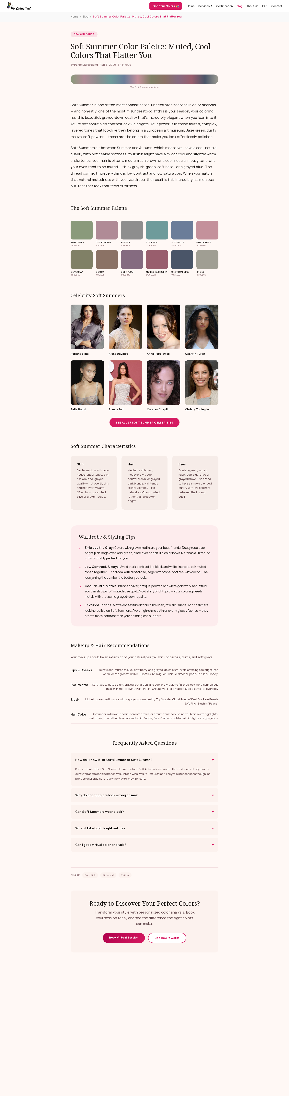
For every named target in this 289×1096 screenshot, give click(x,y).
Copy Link (90, 875)
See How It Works (167, 938)
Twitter (125, 875)
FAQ (265, 6)
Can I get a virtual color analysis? (144, 845)
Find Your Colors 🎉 (166, 6)
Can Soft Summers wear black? (144, 812)
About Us (253, 6)
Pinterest (108, 875)
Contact (276, 6)
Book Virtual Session (124, 937)
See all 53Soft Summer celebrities (144, 422)
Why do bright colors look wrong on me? (144, 795)
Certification (224, 6)
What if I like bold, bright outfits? (144, 828)
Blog (240, 6)
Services (205, 6)
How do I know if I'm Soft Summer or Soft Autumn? (144, 760)
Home (191, 6)
